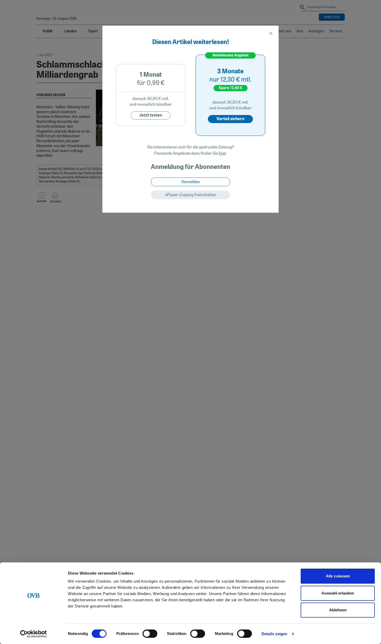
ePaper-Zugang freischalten (190, 195)
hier (222, 153)
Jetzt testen (150, 115)
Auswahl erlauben (337, 593)
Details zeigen (274, 634)
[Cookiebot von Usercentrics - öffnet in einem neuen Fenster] (33, 634)
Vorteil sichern (230, 119)
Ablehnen (338, 610)
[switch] (150, 633)
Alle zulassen (338, 576)
